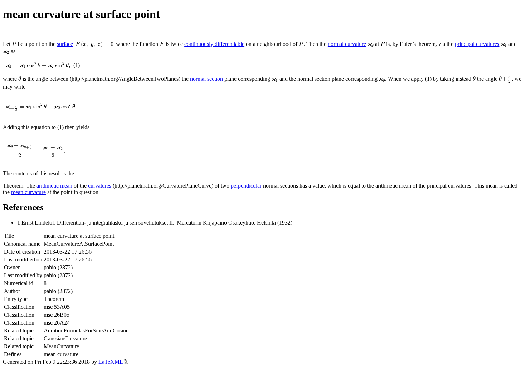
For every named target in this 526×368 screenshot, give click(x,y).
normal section (206, 79)
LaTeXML (111, 362)
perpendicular (246, 186)
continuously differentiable (214, 44)
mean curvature (28, 192)
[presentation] (14, 44)
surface (65, 44)
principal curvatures (477, 44)
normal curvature (347, 44)
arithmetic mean (54, 186)
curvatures (99, 186)
